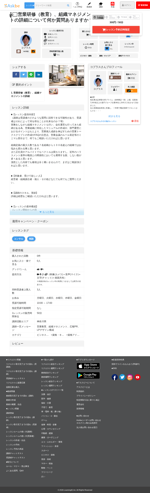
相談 (31, 238)
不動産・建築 (47, 433)
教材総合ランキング (49, 373)
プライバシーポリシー (86, 396)
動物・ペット (47, 468)
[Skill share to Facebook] (16, 74)
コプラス (26, 48)
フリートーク (47, 472)
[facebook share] (115, 377)
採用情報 (80, 409)
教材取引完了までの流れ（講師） (20, 396)
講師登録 (10, 413)
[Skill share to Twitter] (23, 74)
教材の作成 (11, 400)
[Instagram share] (130, 377)
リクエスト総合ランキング (52, 364)
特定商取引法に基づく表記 (87, 400)
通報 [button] (136, 121)
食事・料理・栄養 (49, 425)
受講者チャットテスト (15, 378)
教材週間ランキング (49, 377)
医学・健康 (46, 399)
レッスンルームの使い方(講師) (19, 432)
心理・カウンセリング (50, 429)
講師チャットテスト (14, 453)
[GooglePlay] (88, 375)
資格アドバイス (124, 56)
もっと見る (48, 212)
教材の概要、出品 (13, 404)
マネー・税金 (47, 463)
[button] (68, 5)
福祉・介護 (46, 403)
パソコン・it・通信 (49, 416)
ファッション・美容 (49, 446)
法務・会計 (46, 394)
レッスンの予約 (12, 445)
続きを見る (114, 116)
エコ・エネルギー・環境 (51, 442)
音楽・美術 (46, 459)
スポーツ (45, 450)
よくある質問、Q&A (15, 471)
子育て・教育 (47, 407)
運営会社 (80, 404)
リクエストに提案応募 (15, 383)
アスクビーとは (83, 387)
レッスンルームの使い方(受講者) (20, 436)
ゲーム (44, 420)
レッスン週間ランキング (51, 386)
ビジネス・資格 (86, 56)
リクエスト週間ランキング (52, 368)
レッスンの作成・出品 (15, 440)
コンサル (18, 238)
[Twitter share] (122, 377)
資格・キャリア (105, 56)
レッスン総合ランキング (51, 381)
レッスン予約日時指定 (118, 29)
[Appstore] (88, 366)
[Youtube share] (137, 377)
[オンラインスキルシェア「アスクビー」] (38, 74)
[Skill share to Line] (31, 74)
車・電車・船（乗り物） (51, 411)
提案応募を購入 (12, 387)
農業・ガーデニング (49, 437)
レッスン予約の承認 (14, 449)
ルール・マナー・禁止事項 (17, 466)
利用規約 (80, 391)
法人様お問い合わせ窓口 (86, 427)
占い (43, 476)
